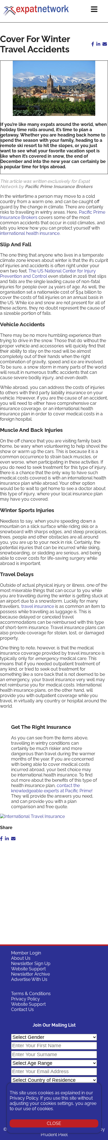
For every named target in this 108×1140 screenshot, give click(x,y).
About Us (20, 958)
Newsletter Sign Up (30, 963)
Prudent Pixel (54, 1134)
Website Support (28, 968)
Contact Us (22, 1009)
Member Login (26, 953)
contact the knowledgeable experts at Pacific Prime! (51, 788)
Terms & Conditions (31, 993)
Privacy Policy (25, 999)
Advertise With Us (29, 979)
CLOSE (54, 1123)
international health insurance (30, 233)
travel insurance (37, 606)
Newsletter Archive (30, 974)
